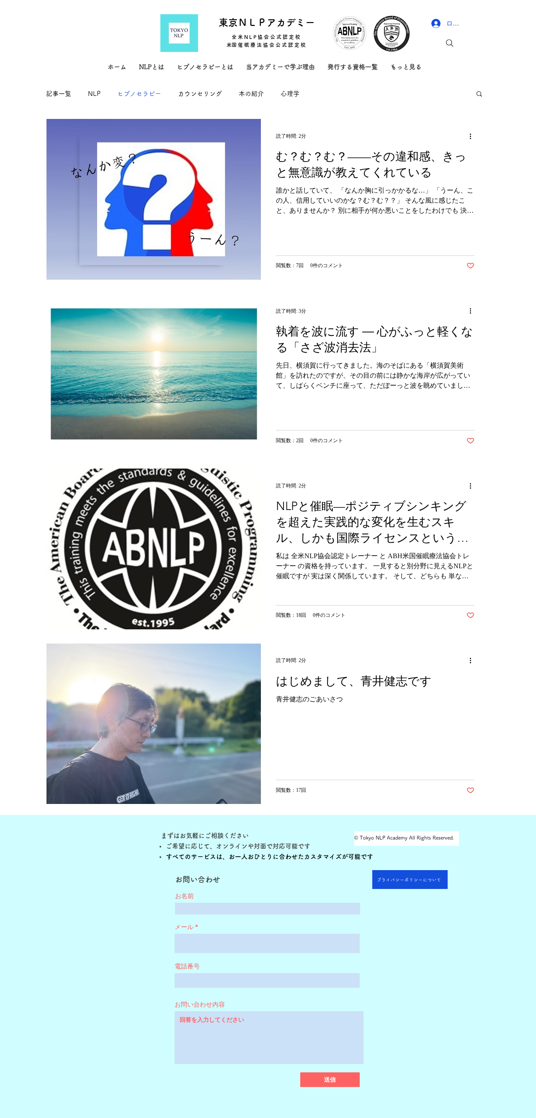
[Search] (450, 43)
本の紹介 (251, 93)
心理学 (290, 93)
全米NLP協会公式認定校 (267, 36)
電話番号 (187, 966)
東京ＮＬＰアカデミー (267, 22)
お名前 (184, 896)
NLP (94, 93)
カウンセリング (200, 93)
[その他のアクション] (473, 136)
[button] (479, 94)
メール (184, 927)
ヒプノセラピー (139, 93)
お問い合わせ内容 (200, 1004)
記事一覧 (58, 93)
